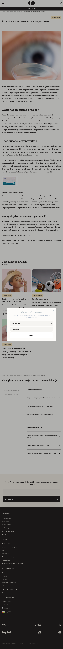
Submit (31, 335)
